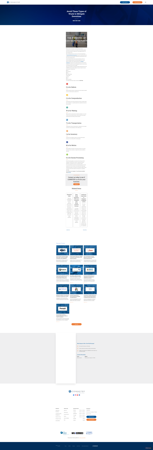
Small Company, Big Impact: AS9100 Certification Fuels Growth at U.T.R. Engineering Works (76, 257)
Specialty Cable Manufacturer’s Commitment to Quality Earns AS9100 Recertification (89, 276)
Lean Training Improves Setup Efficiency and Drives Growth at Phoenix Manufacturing (89, 257)
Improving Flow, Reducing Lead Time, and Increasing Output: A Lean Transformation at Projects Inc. (62, 276)
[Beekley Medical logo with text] (90, 289)
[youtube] (77, 395)
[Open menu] (145, 2)
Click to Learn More (82, 437)
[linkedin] (79, 395)
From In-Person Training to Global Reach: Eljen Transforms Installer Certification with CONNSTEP (62, 257)
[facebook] (73, 395)
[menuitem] (59, 411)
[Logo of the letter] (76, 289)
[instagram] (75, 395)
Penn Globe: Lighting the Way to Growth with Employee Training (75, 276)
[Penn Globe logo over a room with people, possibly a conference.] (76, 270)
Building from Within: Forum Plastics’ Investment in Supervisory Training (62, 296)
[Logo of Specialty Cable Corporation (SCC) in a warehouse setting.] (90, 270)
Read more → (58, 263)
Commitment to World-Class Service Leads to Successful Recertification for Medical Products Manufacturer (90, 296)
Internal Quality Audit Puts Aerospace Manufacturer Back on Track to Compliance (62, 315)
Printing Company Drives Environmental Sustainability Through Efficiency (75, 296)
